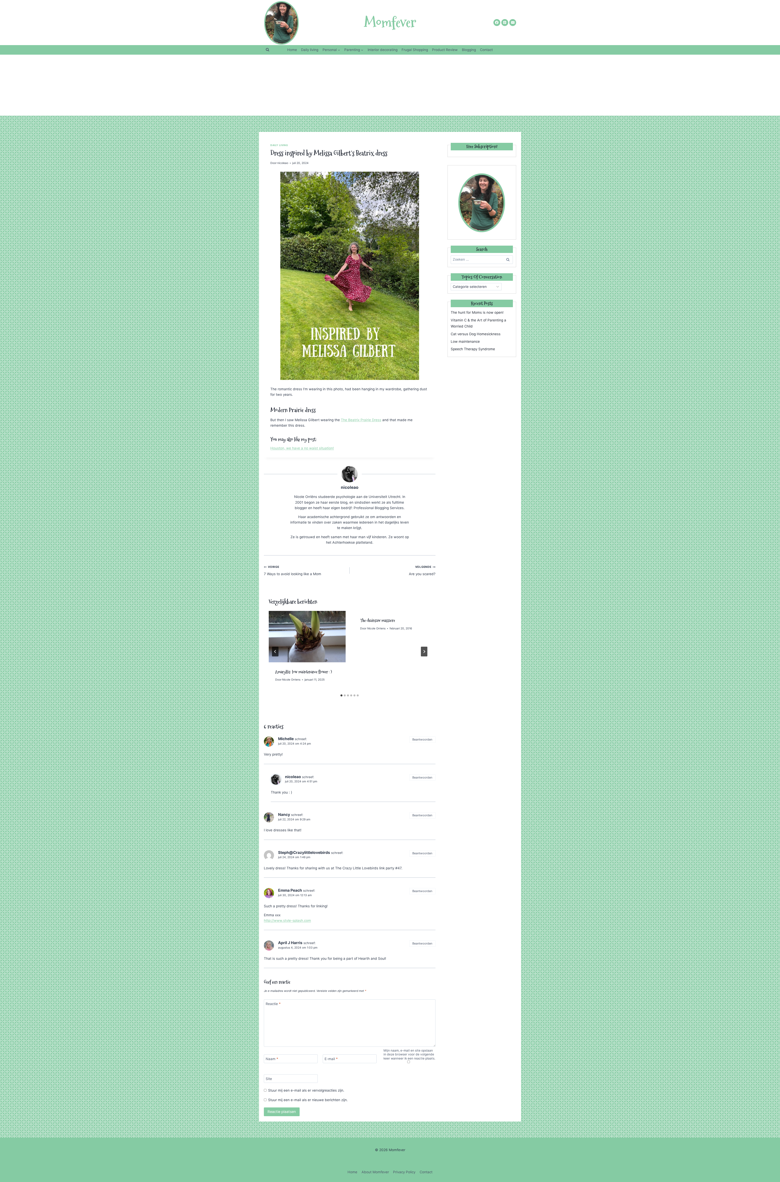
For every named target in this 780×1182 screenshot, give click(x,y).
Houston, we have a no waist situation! (302, 448)
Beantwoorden (422, 739)
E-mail (331, 1059)
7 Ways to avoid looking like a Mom (292, 570)
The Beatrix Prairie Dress (361, 420)
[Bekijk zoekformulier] (267, 49)
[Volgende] (424, 651)
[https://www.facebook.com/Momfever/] (496, 22)
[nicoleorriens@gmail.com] (512, 22)
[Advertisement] (390, 85)
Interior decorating (383, 50)
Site (269, 1079)
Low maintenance (465, 341)
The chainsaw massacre (377, 620)
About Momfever (375, 1172)
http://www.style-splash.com (287, 920)
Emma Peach (290, 890)
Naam (272, 1059)
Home (292, 50)
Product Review (445, 50)
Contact (486, 50)
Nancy (284, 814)
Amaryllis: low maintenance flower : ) (303, 672)
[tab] (341, 695)
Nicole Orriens (291, 679)
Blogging (469, 50)
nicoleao (282, 163)
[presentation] (307, 636)
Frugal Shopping (415, 50)
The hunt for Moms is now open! (477, 312)
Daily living (309, 50)
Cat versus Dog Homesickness (475, 334)
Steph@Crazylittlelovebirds (304, 852)
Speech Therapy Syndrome (473, 349)
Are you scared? (422, 570)
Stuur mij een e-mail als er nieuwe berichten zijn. (308, 1100)
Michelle (286, 738)
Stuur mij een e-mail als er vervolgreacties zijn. (306, 1090)
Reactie (273, 1004)
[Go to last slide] (275, 651)
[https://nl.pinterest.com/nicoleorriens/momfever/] (504, 22)
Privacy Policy (404, 1172)
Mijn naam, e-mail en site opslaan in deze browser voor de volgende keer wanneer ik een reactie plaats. (409, 1055)
